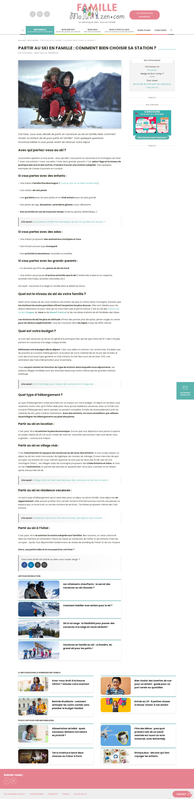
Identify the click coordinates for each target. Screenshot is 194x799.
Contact (181, 794)
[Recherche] (47, 14)
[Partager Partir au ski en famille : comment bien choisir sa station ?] (24, 565)
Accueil (22, 40)
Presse (66, 794)
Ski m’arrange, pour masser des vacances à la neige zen (64, 384)
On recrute (80, 794)
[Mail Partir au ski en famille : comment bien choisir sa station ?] (44, 565)
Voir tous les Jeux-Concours (152, 137)
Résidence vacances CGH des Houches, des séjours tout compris (68, 518)
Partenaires (37, 794)
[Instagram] (40, 14)
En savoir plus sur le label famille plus (79, 183)
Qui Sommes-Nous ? (15, 794)
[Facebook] (33, 14)
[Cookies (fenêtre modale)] (189, 794)
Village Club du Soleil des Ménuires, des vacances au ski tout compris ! (71, 480)
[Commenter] (38, 565)
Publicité (53, 794)
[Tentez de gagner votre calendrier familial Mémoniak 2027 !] (152, 123)
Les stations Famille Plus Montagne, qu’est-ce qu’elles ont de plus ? (69, 221)
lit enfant (152, 70)
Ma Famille (33, 40)
